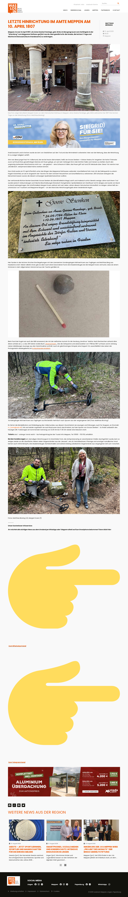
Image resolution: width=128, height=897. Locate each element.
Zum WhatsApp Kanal (17, 646)
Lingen (86, 10)
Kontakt (116, 10)
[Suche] (118, 3)
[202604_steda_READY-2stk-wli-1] (64, 796)
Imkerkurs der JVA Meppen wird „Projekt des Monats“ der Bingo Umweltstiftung (101, 849)
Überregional (75, 10)
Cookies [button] (57, 891)
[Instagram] (39, 884)
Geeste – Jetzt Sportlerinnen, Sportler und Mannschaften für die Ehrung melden (25, 849)
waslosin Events (92, 4)
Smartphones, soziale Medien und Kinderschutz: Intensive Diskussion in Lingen (62, 849)
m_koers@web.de (15, 427)
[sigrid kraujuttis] (64, 147)
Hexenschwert (51, 344)
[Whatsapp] (109, 884)
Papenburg (105, 10)
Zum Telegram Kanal (16, 762)
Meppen (95, 10)
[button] (9, 805)
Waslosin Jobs (79, 4)
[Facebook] (35, 884)
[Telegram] (42, 884)
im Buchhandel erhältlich (41, 348)
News (65, 10)
